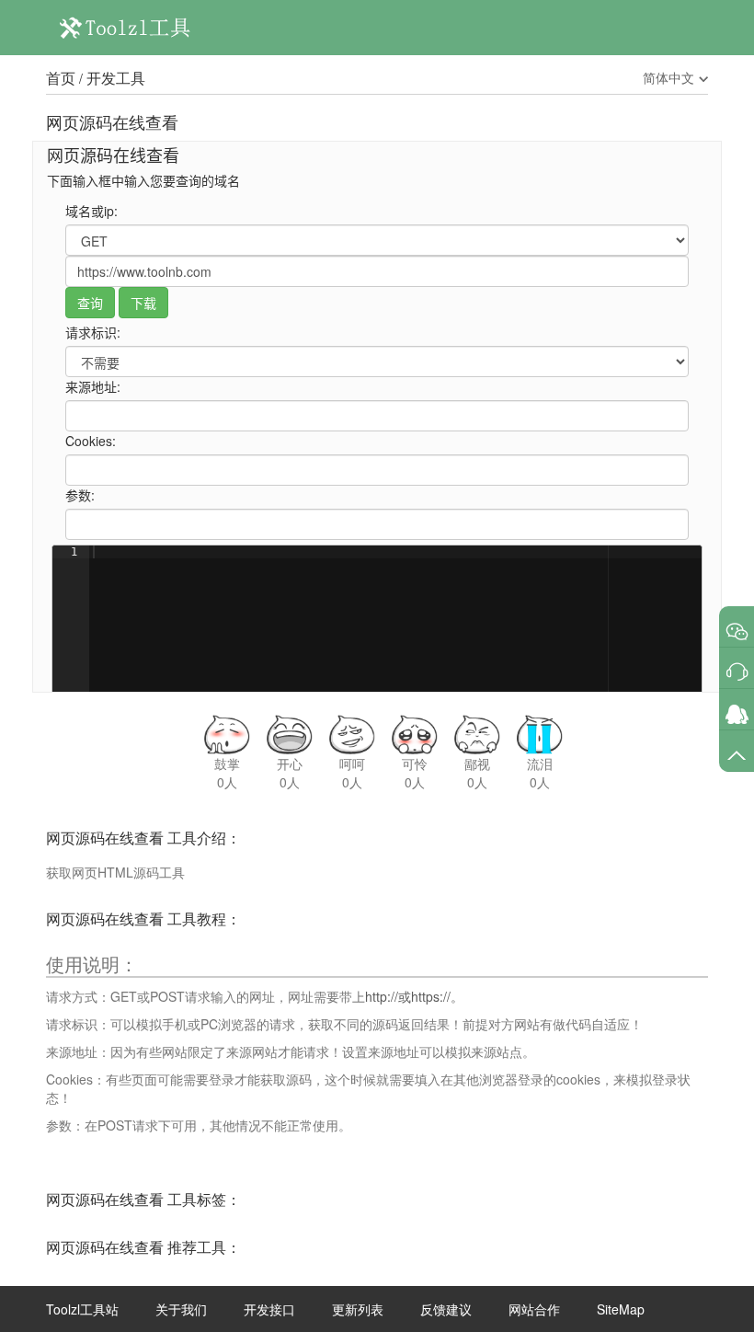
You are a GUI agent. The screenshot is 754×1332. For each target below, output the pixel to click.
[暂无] (736, 631)
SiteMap (621, 1309)
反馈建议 (446, 1309)
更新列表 (357, 1309)
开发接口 (269, 1309)
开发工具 (115, 77)
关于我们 (181, 1309)
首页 (60, 77)
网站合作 (534, 1309)
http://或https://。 (414, 996)
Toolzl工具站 (82, 1309)
